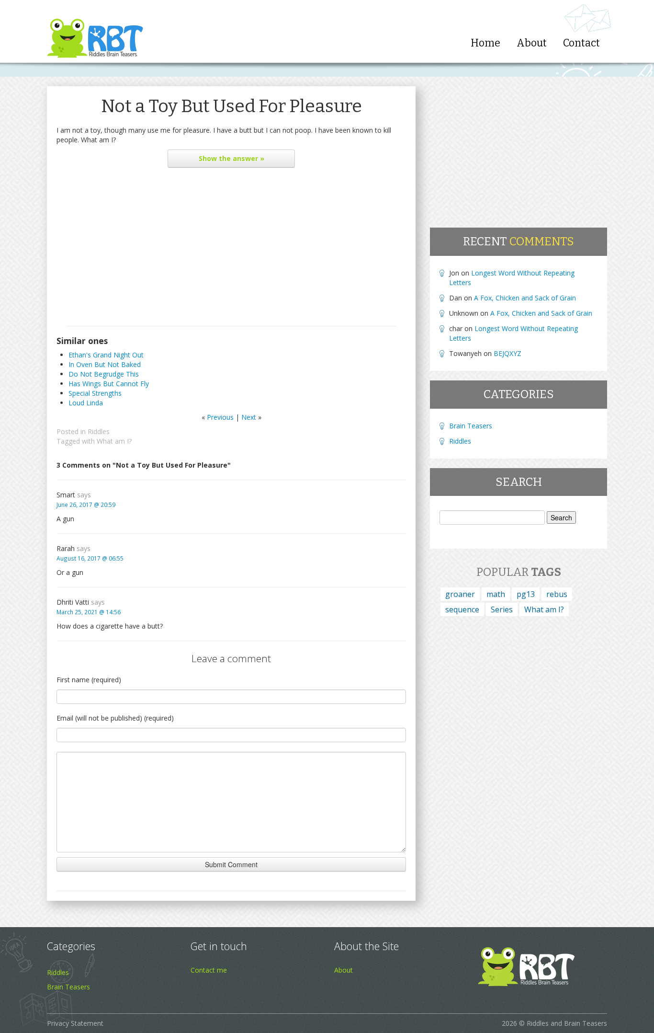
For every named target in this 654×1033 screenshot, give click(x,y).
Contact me (209, 970)
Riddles (99, 431)
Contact (581, 43)
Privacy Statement (75, 1023)
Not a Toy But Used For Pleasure (231, 106)
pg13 (526, 594)
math (495, 594)
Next (248, 417)
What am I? (114, 441)
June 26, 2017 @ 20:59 (85, 504)
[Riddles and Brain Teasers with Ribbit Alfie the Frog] (95, 31)
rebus (556, 594)
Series (502, 609)
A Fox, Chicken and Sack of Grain (525, 297)
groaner (460, 594)
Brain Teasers (470, 425)
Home (485, 43)
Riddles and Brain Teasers (567, 1023)
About (532, 43)
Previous (220, 417)
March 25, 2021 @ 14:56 (88, 612)
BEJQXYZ (507, 353)
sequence (462, 609)
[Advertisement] (231, 249)
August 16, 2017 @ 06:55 (90, 558)
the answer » (231, 158)
